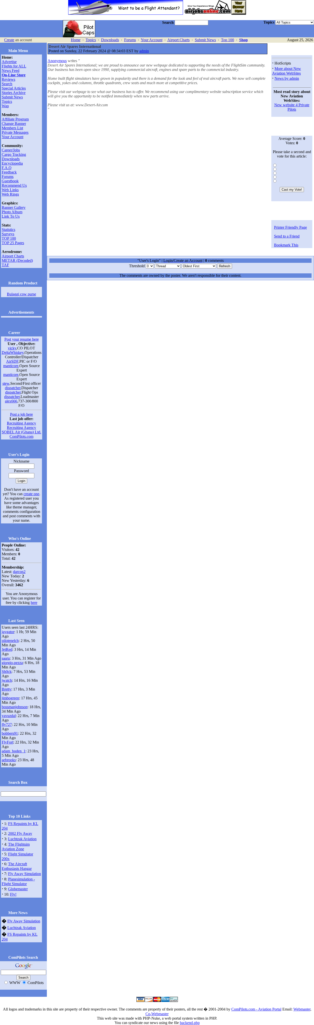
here (34, 602)
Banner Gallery (14, 207)
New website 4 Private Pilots (291, 107)
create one (31, 494)
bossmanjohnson (14, 707)
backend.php (190, 1023)
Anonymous (57, 61)
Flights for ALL (14, 66)
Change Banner (14, 123)
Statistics (8, 229)
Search (7, 84)
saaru (6, 658)
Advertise (9, 62)
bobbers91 (10, 733)
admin (144, 51)
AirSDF (12, 361)
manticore (10, 366)
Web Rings (10, 194)
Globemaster (18, 889)
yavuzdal (9, 716)
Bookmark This (286, 245)
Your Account (151, 40)
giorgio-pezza (12, 663)
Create (9, 40)
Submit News (205, 40)
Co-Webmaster (157, 1014)
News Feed (10, 70)
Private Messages (15, 132)
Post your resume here (21, 339)
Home (75, 40)
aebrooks (9, 760)
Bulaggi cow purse (21, 294)
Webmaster (301, 1009)
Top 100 (227, 40)
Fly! (13, 894)
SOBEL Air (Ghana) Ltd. (21, 432)
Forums (130, 40)
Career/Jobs (11, 150)
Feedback (9, 172)
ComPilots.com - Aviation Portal (256, 1009)
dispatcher (12, 388)
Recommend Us (14, 185)
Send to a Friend (287, 236)
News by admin (287, 78)
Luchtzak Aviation (22, 839)
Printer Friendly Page (290, 227)
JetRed (7, 649)
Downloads (110, 40)
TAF (5, 265)
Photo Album (12, 212)
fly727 (7, 724)
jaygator (8, 632)
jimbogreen (10, 698)
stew (5, 383)
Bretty (6, 689)
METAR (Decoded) (17, 260)
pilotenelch (10, 641)
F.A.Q (7, 168)
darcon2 (19, 572)
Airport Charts (178, 40)
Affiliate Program (15, 119)
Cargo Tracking (14, 154)
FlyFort (7, 742)
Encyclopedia (12, 163)
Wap (5, 106)
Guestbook (10, 181)
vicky (12, 348)
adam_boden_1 (14, 751)
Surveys (8, 234)
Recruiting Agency (21, 423)
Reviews (8, 79)
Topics (91, 40)
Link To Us (11, 216)
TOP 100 (9, 238)
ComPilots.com (21, 436)
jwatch (7, 680)
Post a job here (21, 414)
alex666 (11, 401)
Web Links (10, 190)
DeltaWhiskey (13, 352)
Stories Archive (14, 93)
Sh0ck (7, 671)
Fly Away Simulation (24, 874)
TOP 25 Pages (13, 243)
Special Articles (14, 88)
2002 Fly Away (20, 833)
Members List (12, 128)
